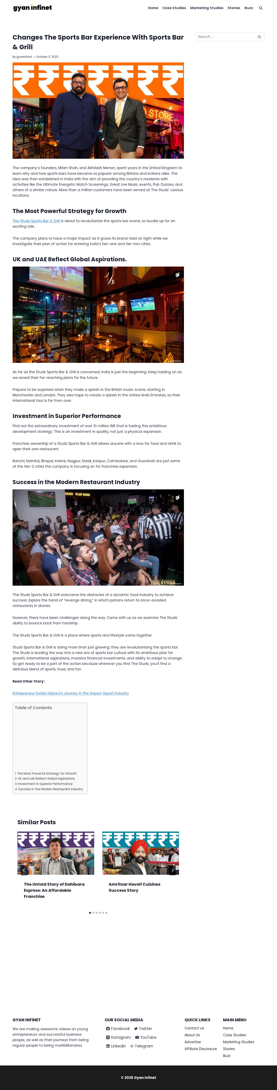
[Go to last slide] (24, 870)
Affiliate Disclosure (201, 1048)
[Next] (172, 870)
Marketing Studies (206, 7)
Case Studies (174, 7)
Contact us (194, 1028)
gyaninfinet (24, 57)
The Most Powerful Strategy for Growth (47, 773)
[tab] (90, 913)
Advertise (193, 1042)
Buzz (249, 7)
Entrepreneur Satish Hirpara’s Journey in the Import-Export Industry (71, 693)
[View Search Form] (260, 8)
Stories (234, 7)
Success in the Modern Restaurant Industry (50, 789)
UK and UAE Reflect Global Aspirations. (46, 778)
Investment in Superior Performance (45, 784)
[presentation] (55, 853)
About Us (192, 1035)
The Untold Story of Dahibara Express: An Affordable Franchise (54, 890)
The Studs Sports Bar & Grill (36, 221)
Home (153, 7)
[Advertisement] (49, 741)
